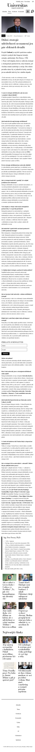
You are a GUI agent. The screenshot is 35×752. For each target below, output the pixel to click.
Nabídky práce (20, 1)
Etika (18, 727)
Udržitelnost (18, 735)
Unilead (9, 52)
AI (18, 731)
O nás (15, 746)
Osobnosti (14, 11)
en (33, 1)
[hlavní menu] (28, 11)
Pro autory (19, 746)
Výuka (18, 722)
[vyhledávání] (32, 11)
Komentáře (21, 11)
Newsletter (27, 1)
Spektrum (18, 740)
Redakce (24, 746)
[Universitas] (17, 8)
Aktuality (4, 11)
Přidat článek (29, 746)
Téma (9, 11)
